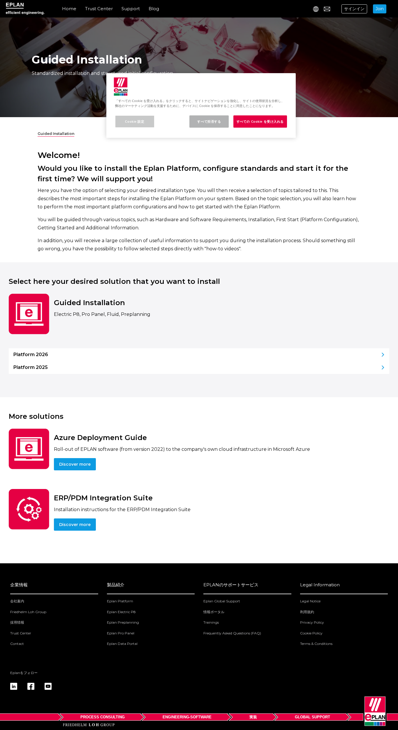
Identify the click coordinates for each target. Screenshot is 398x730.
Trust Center (99, 8)
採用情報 (17, 622)
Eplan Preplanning (123, 622)
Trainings (211, 622)
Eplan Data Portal (122, 643)
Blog (154, 8)
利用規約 (307, 612)
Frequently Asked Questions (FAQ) (232, 633)
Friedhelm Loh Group (28, 612)
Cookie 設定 (134, 121)
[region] (201, 105)
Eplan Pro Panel (120, 633)
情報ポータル (213, 612)
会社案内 (17, 601)
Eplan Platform (120, 601)
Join (380, 8)
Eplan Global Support (221, 601)
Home (69, 8)
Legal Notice (310, 601)
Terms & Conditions (316, 643)
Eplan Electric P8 (121, 612)
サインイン (354, 8)
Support (130, 8)
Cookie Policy (311, 633)
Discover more (75, 464)
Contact (17, 643)
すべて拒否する (209, 121)
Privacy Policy (312, 622)
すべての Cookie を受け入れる (260, 121)
